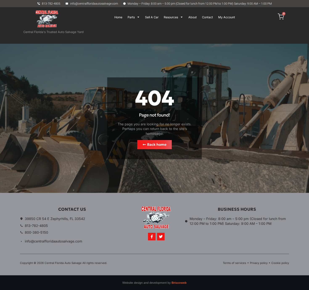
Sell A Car (151, 17)
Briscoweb (179, 282)
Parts (131, 17)
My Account (226, 17)
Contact (207, 17)
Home (118, 17)
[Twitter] (161, 236)
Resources (171, 17)
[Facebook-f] (152, 236)
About (192, 17)
